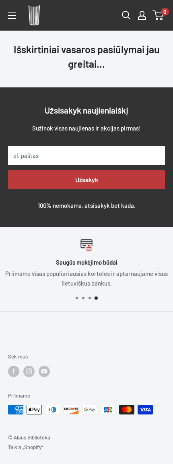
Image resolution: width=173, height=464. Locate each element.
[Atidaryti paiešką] (126, 15)
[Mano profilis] (142, 15)
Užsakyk (86, 179)
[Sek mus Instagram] (29, 371)
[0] (158, 15)
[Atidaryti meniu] (12, 15)
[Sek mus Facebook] (13, 371)
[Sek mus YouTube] (44, 371)
